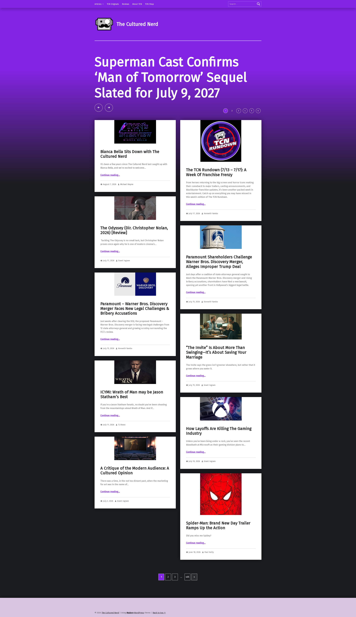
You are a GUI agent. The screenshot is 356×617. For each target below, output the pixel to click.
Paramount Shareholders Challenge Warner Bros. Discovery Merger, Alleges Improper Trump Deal (219, 266)
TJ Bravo (121, 429)
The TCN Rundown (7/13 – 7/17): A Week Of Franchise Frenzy (216, 177)
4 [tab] (245, 115)
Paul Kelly (209, 557)
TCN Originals (113, 4)
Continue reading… (110, 179)
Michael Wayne (126, 189)
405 (187, 581)
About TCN (137, 4)
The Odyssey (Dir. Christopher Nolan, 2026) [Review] (134, 235)
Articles (98, 4)
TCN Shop (149, 4)
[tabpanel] (178, 83)
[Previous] (99, 112)
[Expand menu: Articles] (103, 4)
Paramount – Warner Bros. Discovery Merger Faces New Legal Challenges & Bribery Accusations (134, 313)
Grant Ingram (124, 265)
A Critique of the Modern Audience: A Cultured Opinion (134, 475)
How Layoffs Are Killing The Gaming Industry (218, 436)
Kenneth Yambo (211, 218)
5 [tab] (251, 115)
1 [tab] (225, 115)
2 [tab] (232, 115)
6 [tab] (258, 115)
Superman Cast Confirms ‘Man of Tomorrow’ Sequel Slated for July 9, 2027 (171, 77)
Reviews (125, 4)
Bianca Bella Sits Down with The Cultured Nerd (129, 159)
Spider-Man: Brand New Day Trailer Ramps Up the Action (218, 530)
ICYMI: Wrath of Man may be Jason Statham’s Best (131, 399)
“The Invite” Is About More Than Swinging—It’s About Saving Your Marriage (216, 357)
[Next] (109, 112)
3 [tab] (238, 115)
